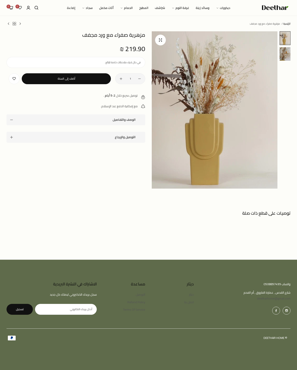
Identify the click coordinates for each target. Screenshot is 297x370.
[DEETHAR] (275, 7)
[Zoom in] (160, 40)
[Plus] (121, 78)
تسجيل (20, 309)
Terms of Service (134, 309)
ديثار (191, 294)
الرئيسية (286, 23)
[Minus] (139, 78)
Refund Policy (136, 302)
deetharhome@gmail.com (273, 298)
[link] (223, 8)
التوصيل (140, 294)
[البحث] (36, 8)
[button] (14, 78)
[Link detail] (286, 311)
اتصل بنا (189, 302)
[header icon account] (28, 8)
